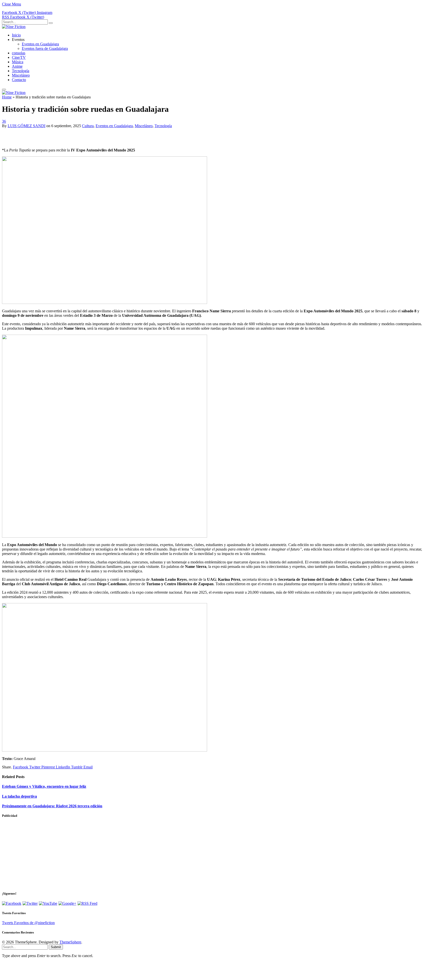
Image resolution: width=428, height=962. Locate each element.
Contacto (19, 80)
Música (17, 62)
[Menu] (4, 89)
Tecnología (20, 71)
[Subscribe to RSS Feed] (87, 903)
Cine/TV (19, 57)
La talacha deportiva (19, 796)
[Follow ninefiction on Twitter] (30, 903)
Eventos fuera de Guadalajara (45, 48)
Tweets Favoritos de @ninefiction (28, 923)
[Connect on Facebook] (11, 903)
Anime (17, 66)
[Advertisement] (60, 135)
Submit (56, 947)
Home (7, 97)
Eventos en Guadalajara (40, 44)
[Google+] (67, 903)
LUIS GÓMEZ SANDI (26, 126)
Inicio (16, 35)
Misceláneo (21, 75)
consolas (18, 53)
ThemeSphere (70, 942)
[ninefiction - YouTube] (48, 903)
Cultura (88, 126)
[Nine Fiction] (14, 27)
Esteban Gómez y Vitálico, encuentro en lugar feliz (44, 786)
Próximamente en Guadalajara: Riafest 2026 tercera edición (52, 806)
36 (4, 121)
